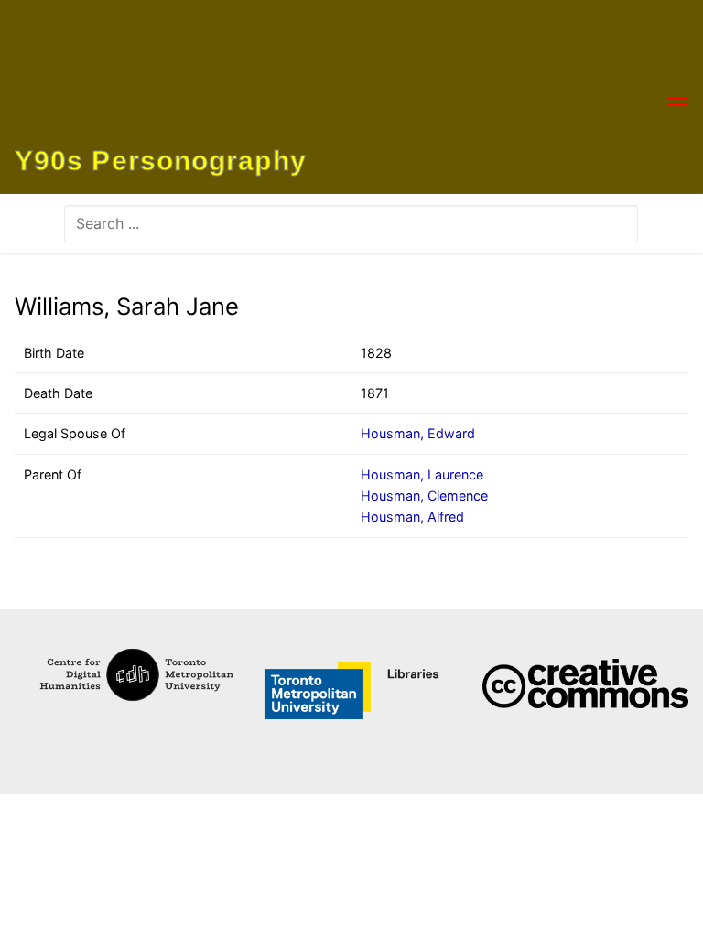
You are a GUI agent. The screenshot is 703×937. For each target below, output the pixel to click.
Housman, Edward (418, 433)
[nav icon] (678, 97)
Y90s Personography (161, 161)
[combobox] (351, 223)
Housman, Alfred (412, 516)
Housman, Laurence (422, 474)
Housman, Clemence (424, 495)
